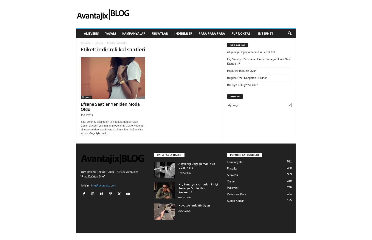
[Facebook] (85, 194)
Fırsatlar (160, 33)
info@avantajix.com (103, 185)
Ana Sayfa (85, 42)
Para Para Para (212, 33)
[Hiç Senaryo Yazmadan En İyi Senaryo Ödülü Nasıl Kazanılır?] (164, 190)
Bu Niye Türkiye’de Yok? (242, 85)
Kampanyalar (133, 33)
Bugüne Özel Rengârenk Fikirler (247, 77)
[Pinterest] (111, 194)
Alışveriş (91, 33)
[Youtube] (129, 194)
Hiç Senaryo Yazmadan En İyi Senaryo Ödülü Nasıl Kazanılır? (259, 61)
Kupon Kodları (236, 200)
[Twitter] (120, 194)
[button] (289, 33)
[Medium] (102, 194)
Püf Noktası (241, 33)
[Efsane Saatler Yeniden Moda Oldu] (113, 78)
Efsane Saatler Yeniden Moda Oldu (110, 106)
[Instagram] (93, 194)
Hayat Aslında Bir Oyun (241, 70)
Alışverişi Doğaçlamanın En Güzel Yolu (251, 52)
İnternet (265, 33)
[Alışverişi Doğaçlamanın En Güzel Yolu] (164, 170)
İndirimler (183, 33)
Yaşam (110, 33)
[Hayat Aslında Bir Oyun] (164, 211)
